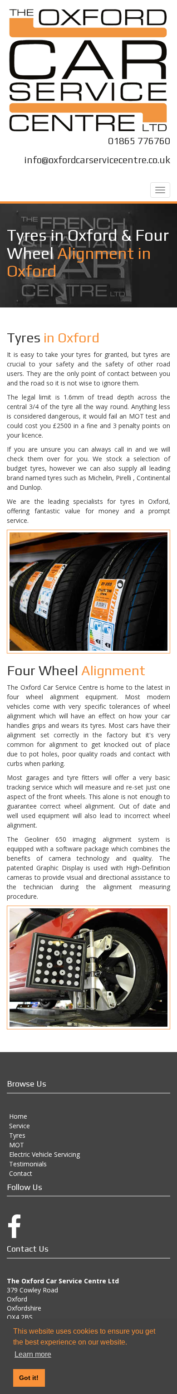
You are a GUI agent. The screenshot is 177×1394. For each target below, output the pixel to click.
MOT (16, 1145)
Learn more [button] (33, 1354)
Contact (20, 1173)
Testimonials (28, 1164)
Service (19, 1125)
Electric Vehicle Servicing (44, 1154)
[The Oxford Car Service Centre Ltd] (88, 70)
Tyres (17, 1135)
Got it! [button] (29, 1377)
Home (18, 1116)
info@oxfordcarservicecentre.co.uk (97, 160)
